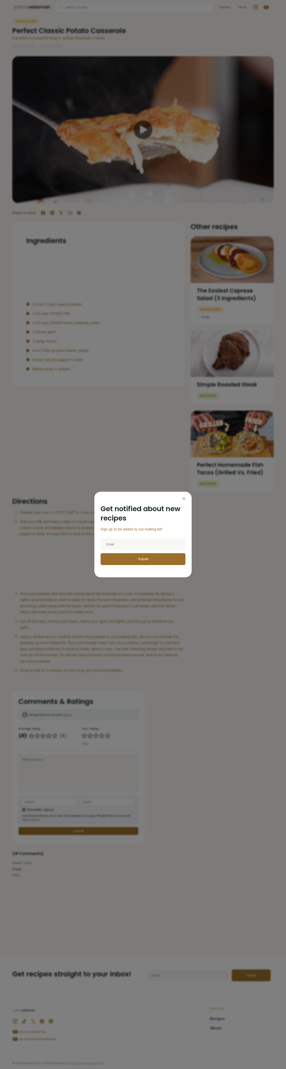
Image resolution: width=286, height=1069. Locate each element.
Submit (143, 559)
